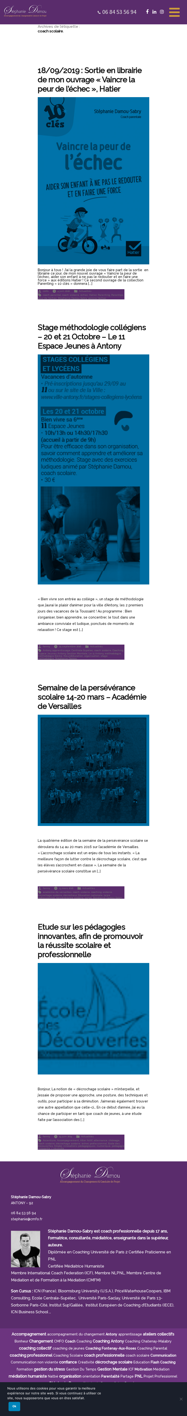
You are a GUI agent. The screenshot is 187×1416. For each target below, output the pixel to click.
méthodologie (113, 653)
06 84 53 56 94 (119, 12)
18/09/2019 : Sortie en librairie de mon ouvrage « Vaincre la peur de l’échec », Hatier (90, 79)
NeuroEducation (73, 656)
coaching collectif (35, 1348)
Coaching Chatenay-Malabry (148, 1341)
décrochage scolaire (50, 895)
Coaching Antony (108, 1341)
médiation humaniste (28, 1376)
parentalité (110, 1376)
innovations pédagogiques (79, 1146)
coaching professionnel (31, 1355)
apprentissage (61, 650)
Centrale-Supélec (82, 650)
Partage (127, 1376)
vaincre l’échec (97, 298)
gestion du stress (49, 1369)
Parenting (104, 294)
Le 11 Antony (96, 653)
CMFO (59, 1341)
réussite (58, 1148)
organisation (91, 656)
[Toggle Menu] (174, 12)
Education (141, 1362)
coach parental (52, 294)
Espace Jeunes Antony (52, 653)
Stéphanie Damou (66, 658)
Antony (47, 650)
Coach (70, 1341)
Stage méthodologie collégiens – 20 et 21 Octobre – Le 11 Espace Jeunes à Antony (92, 336)
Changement (41, 1341)
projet (88, 897)
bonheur (21, 1341)
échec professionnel (94, 1143)
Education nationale (90, 895)
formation (25, 1369)
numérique (104, 1146)
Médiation (161, 1369)
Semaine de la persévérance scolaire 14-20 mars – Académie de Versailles (92, 697)
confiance (68, 1362)
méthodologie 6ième (50, 656)
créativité (86, 1362)
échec (84, 294)
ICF (131, 1369)
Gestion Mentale (77, 653)
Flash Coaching (163, 1362)
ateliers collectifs (158, 1334)
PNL (139, 1376)
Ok (14, 1406)
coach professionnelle (104, 1355)
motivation (143, 1369)
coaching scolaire (101, 891)
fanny (46, 646)
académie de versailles (57, 891)
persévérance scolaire (70, 897)
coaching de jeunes (68, 1348)
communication (163, 1355)
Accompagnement (68, 1140)
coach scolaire (70, 294)
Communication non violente (34, 1362)
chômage (114, 1140)
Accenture (49, 1140)
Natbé (53, 1376)
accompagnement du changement (76, 1334)
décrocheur (70, 895)
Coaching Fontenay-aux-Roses (110, 1348)
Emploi (58, 1146)
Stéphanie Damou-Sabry (72, 298)
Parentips (117, 294)
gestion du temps (81, 1369)
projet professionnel (160, 1376)
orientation (91, 1376)
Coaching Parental (152, 1348)
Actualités (85, 290)
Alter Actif (86, 1140)
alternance (100, 1140)
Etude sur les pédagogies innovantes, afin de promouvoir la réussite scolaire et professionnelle (90, 940)
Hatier (93, 294)
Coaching (117, 650)
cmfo (45, 290)
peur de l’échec (47, 298)
